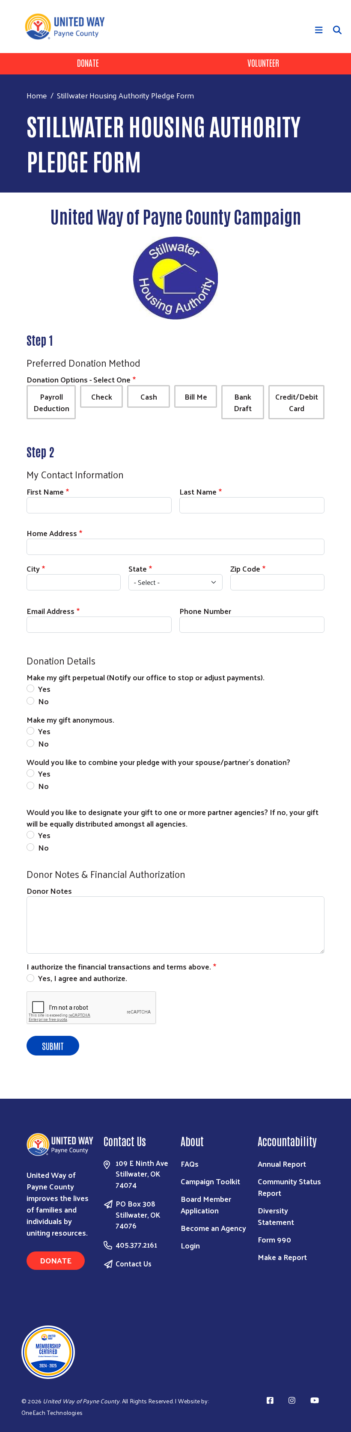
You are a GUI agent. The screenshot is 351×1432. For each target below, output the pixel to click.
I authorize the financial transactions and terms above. (119, 966)
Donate (88, 62)
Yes (44, 688)
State (137, 568)
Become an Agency (213, 1227)
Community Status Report (289, 1186)
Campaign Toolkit (210, 1181)
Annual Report (282, 1163)
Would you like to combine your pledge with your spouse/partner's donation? (158, 762)
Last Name (198, 491)
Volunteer (263, 62)
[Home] (68, 26)
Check (101, 396)
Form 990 (274, 1239)
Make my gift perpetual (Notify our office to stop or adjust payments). (146, 677)
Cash (148, 396)
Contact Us (134, 1263)
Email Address (50, 611)
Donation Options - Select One (79, 379)
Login (190, 1245)
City (33, 568)
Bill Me (195, 396)
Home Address (52, 533)
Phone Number (205, 611)
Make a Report (282, 1256)
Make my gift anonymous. (70, 719)
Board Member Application (206, 1204)
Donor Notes (49, 890)
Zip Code (245, 568)
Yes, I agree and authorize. (83, 978)
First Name (45, 491)
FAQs (190, 1163)
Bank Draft (243, 402)
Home (37, 95)
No (43, 701)
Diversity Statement (276, 1216)
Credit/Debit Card (296, 402)
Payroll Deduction (51, 402)
